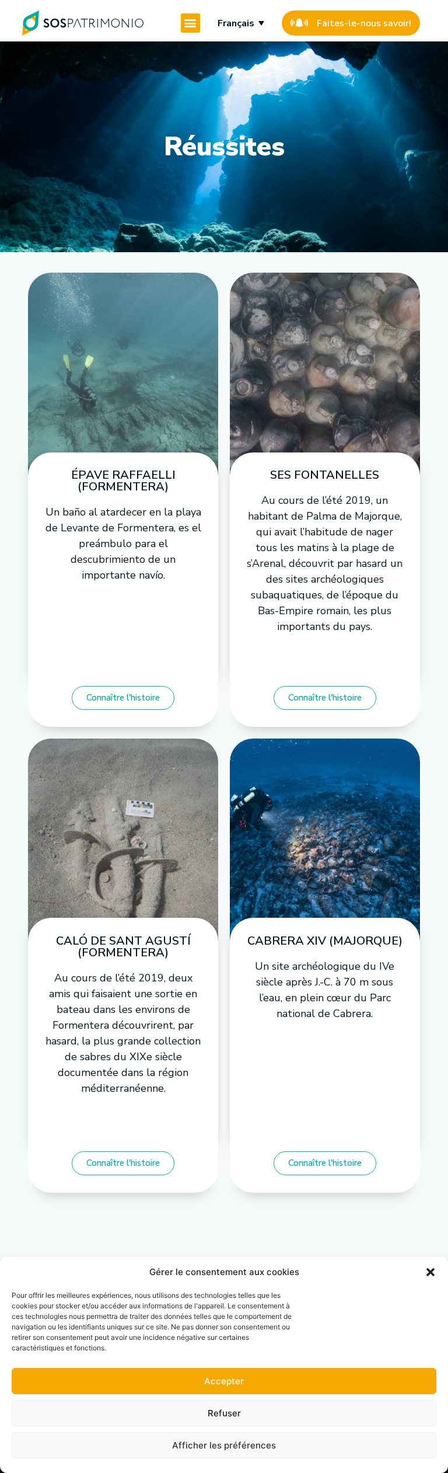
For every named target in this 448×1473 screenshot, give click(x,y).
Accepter (224, 1381)
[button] (430, 1272)
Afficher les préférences (224, 1445)
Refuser (224, 1413)
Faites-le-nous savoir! (364, 23)
